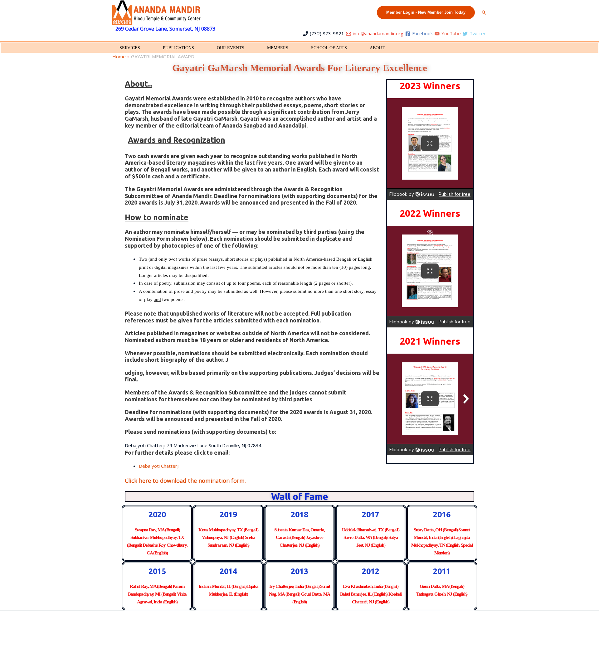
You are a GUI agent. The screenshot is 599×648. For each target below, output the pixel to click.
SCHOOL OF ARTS (329, 48)
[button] (426, 12)
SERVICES (129, 48)
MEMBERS (277, 48)
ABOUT (377, 48)
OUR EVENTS (230, 48)
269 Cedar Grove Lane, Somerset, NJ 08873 (165, 28)
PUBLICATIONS (178, 48)
